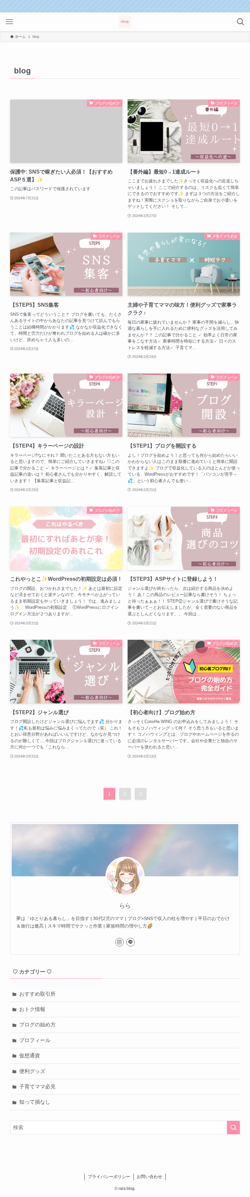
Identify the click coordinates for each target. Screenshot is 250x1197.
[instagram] (119, 942)
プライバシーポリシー (109, 1176)
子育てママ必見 (37, 1086)
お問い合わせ (149, 1176)
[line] (130, 942)
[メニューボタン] (9, 21)
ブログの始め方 (37, 1024)
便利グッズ (32, 1071)
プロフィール (34, 1040)
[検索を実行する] (233, 1127)
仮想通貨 (29, 1055)
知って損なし (34, 1102)
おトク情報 (32, 1009)
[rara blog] (125, 21)
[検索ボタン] (240, 21)
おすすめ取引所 (37, 994)
